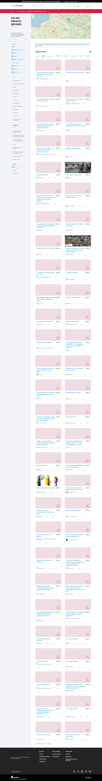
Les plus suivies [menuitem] (81, 56)
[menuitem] (19, 39)
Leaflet (77, 38)
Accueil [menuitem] (41, 754)
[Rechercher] (42, 6)
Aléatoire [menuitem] (37, 56)
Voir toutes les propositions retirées (43, 743)
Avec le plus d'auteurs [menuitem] (87, 56)
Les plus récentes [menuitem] (43, 56)
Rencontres (68, 756)
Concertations (21, 11)
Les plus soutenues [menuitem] (66, 56)
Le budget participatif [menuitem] (44, 756)
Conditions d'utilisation (15, 771)
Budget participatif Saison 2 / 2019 (37, 11)
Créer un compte (56, 754)
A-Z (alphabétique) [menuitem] (50, 56)
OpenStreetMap (83, 38)
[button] (13, 44)
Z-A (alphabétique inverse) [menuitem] (58, 56)
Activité (67, 754)
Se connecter (55, 756)
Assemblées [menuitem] (42, 761)
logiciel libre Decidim (23, 779)
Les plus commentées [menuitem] (74, 56)
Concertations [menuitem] (42, 759)
